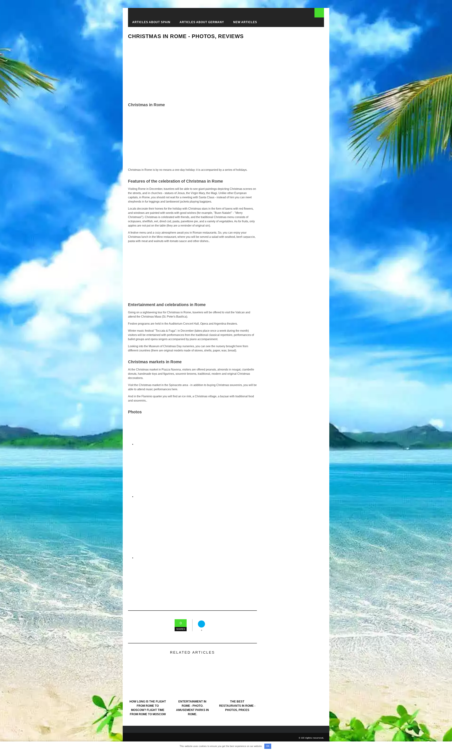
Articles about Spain (151, 22)
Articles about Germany (202, 22)
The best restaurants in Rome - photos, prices (237, 705)
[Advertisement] (192, 71)
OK (267, 746)
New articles (245, 22)
